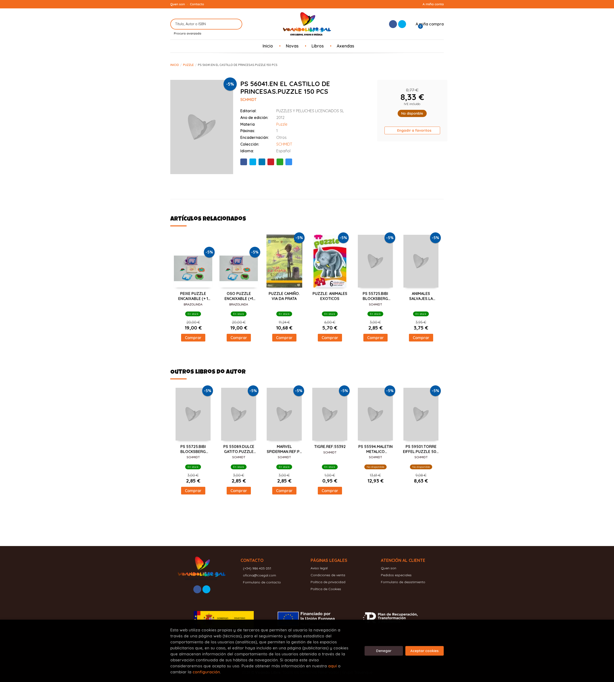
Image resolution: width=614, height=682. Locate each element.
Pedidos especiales (396, 575)
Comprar (193, 337)
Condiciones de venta (328, 575)
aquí (332, 665)
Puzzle (188, 65)
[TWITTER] (402, 24)
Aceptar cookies (424, 650)
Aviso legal (319, 568)
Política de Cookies (326, 589)
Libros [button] (318, 45)
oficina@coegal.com (259, 575)
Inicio (174, 65)
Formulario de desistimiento (403, 582)
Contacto (197, 4)
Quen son (177, 4)
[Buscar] (235, 24)
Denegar (383, 650)
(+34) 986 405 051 (257, 568)
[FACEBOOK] (393, 24)
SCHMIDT (284, 144)
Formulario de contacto (262, 582)
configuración (206, 671)
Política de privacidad (328, 582)
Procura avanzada (187, 33)
